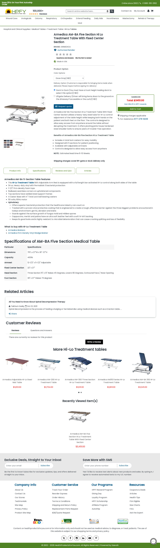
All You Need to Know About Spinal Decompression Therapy (37, 301)
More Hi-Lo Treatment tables (80, 349)
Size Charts (135, 505)
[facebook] (70, 538)
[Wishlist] (43, 97)
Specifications (39, 170)
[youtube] (89, 538)
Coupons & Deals (137, 489)
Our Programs (102, 485)
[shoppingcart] (152, 11)
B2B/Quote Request (61, 512)
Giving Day (97, 493)
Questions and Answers (65, 58)
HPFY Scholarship (100, 501)
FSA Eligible (135, 501)
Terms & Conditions (61, 501)
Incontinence (113, 18)
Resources (137, 485)
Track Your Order (60, 489)
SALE (80, 23)
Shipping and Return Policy (64, 505)
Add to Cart (135, 109)
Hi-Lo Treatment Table (23, 182)
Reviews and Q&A (64, 170)
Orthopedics (66, 18)
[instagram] (76, 538)
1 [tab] (79, 392)
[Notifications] (148, 11)
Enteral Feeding (83, 18)
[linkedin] (83, 538)
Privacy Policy (21, 508)
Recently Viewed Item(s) (80, 401)
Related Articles (19, 291)
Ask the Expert (136, 512)
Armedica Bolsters (16, 230)
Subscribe (45, 465)
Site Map (19, 505)
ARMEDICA (62, 47)
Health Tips (135, 497)
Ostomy (38, 18)
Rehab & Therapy (146, 18)
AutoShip (96, 508)
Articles (87, 170)
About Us (19, 489)
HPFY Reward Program (102, 489)
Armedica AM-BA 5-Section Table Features (27, 179)
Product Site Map (23, 512)
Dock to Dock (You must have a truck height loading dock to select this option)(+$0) (83, 91)
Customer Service (65, 485)
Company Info (25, 485)
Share (14, 313)
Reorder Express (59, 493)
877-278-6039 (141, 119)
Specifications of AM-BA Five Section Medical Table (52, 241)
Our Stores (20, 497)
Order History (58, 497)
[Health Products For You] (15, 11)
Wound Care (11, 18)
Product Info (15, 170)
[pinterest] (96, 538)
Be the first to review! (84, 58)
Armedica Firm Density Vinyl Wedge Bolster (28, 233)
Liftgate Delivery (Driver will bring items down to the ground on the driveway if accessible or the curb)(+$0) (85, 97)
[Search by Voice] (107, 11)
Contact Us (126, 11)
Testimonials (20, 501)
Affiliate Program (100, 505)
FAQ (132, 508)
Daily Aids (98, 18)
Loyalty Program (99, 497)
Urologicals (26, 18)
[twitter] (64, 538)
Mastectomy (128, 18)
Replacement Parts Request (65, 508)
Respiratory (51, 18)
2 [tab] (81, 392)
